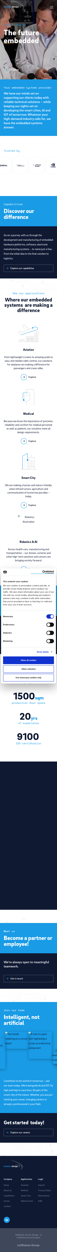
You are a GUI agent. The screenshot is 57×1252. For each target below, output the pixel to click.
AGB (40, 1201)
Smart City (26, 1195)
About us (8, 1190)
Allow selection (28, 669)
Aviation (25, 1185)
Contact (7, 1206)
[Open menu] (51, 7)
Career (7, 1201)
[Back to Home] (28, 1165)
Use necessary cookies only (28, 677)
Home (6, 1185)
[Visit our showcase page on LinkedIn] (7, 1220)
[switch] (50, 625)
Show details (43, 652)
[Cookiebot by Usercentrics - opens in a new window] (42, 572)
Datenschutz (43, 1195)
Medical (24, 1190)
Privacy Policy (44, 1190)
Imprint (41, 1185)
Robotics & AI (27, 1201)
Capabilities (9, 1195)
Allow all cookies (28, 660)
